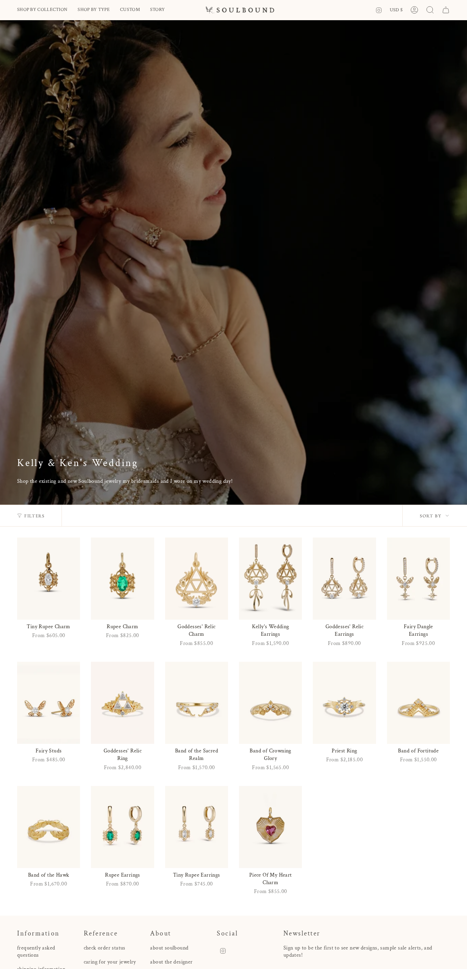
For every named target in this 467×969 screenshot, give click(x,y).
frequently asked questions (36, 951)
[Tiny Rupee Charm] (48, 579)
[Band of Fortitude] (418, 703)
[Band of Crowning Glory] (270, 703)
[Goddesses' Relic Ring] (122, 703)
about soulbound (169, 948)
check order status (104, 948)
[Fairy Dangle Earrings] (418, 579)
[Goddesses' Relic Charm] (196, 579)
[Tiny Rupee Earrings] (196, 827)
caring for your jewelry (110, 962)
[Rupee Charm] (122, 579)
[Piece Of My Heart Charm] (270, 827)
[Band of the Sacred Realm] (196, 703)
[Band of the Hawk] (48, 827)
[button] (42, 10)
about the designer (171, 962)
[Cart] (446, 10)
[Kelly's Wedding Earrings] (270, 579)
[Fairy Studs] (48, 703)
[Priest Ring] (344, 703)
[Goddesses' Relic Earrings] (344, 579)
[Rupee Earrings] (122, 827)
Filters (34, 516)
